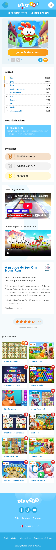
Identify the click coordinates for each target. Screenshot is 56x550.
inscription (41, 13)
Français (28, 526)
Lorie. (12, 107)
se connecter (19, 13)
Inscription (11, 131)
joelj (12, 81)
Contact (26, 518)
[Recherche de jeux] (51, 5)
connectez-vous (36, 131)
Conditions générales (43, 538)
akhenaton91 (16, 111)
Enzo (12, 78)
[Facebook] (21, 510)
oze (11, 96)
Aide (17, 518)
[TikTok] (28, 510)
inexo (12, 85)
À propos (37, 518)
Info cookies (25, 538)
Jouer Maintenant (28, 52)
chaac (12, 103)
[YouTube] (34, 510)
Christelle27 (15, 92)
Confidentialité (10, 538)
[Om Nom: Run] (28, 34)
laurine (13, 100)
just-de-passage (17, 89)
